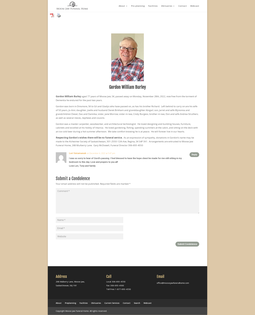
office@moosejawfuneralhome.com (173, 283)
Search (137, 303)
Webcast (194, 6)
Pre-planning (138, 6)
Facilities (153, 6)
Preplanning (70, 303)
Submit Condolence (187, 244)
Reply (194, 154)
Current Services (111, 303)
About (122, 6)
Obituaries (166, 6)
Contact (182, 6)
